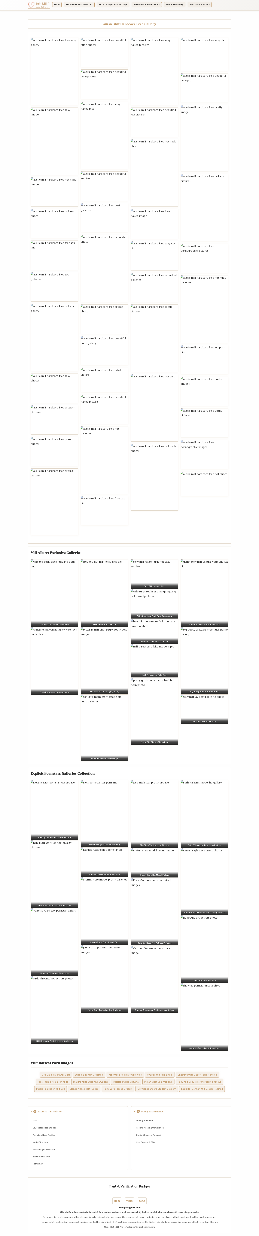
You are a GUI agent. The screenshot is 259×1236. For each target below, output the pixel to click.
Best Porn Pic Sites (200, 4)
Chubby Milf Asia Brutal (160, 1074)
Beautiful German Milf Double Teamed (202, 1089)
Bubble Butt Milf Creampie (89, 1074)
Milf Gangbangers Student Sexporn (156, 1089)
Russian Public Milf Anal (126, 1082)
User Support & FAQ (145, 1142)
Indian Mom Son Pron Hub (158, 1082)
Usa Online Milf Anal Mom (56, 1074)
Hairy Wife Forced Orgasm (118, 1089)
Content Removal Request (148, 1135)
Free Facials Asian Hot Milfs (53, 1082)
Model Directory (174, 4)
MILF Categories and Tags (113, 4)
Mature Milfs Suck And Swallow (90, 1082)
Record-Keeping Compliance (150, 1127)
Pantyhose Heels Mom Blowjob (125, 1074)
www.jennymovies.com (44, 1149)
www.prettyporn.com (129, 1207)
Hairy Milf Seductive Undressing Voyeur (199, 1082)
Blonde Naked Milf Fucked (84, 1089)
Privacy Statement (144, 1120)
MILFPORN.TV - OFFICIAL (79, 4)
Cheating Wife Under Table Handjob (197, 1074)
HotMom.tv (38, 1164)
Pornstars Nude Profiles (147, 4)
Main (57, 4)
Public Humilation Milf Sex (50, 1089)
